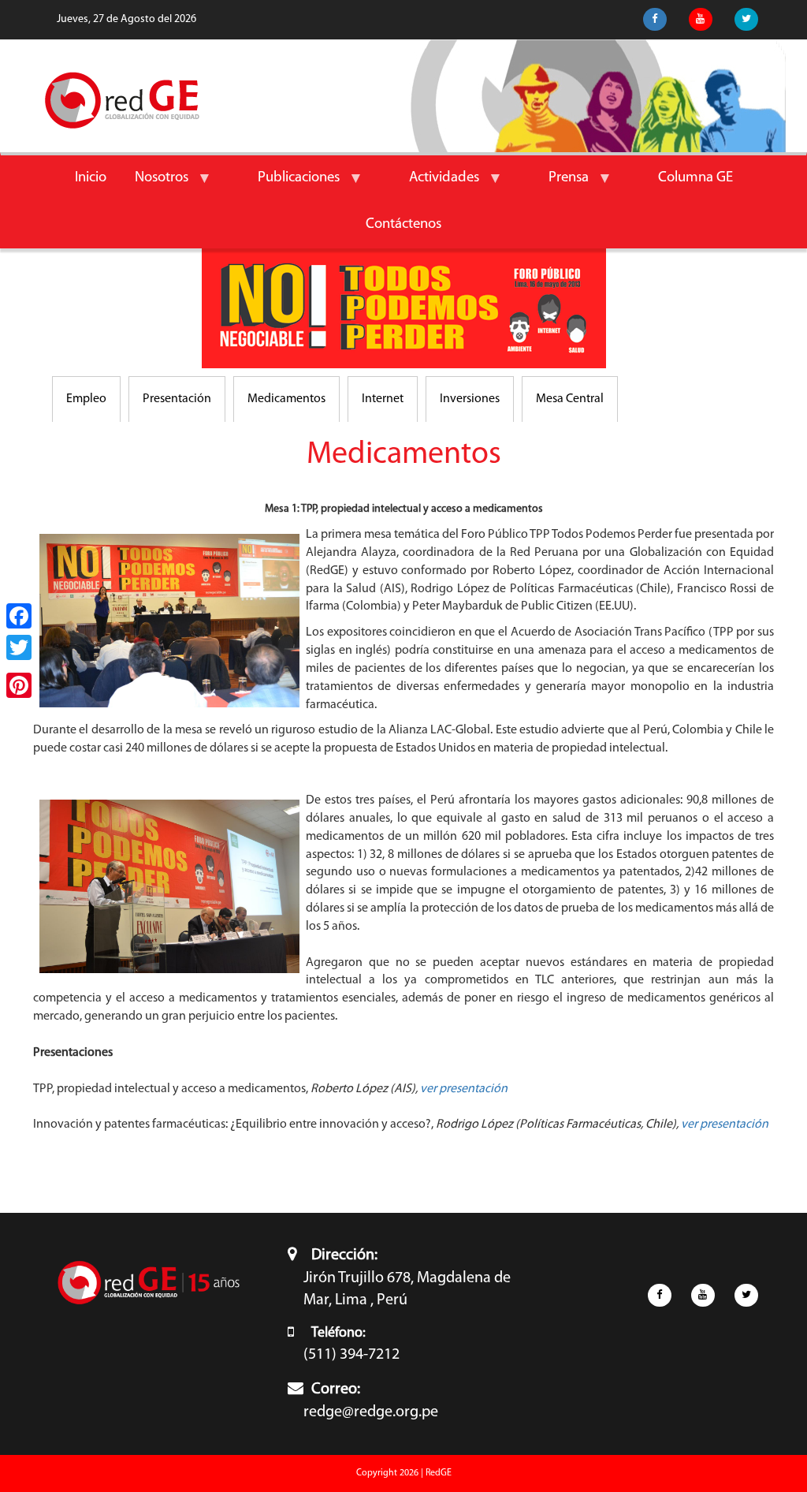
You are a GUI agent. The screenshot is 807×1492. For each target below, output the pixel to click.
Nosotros (154, 186)
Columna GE (695, 177)
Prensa (561, 186)
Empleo (86, 399)
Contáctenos (403, 224)
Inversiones (470, 399)
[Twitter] (19, 647)
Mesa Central (570, 399)
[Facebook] (19, 616)
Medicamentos (286, 399)
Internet (383, 399)
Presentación (177, 399)
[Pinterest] (19, 685)
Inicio (90, 177)
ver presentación (464, 1089)
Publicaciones (292, 186)
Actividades (437, 186)
